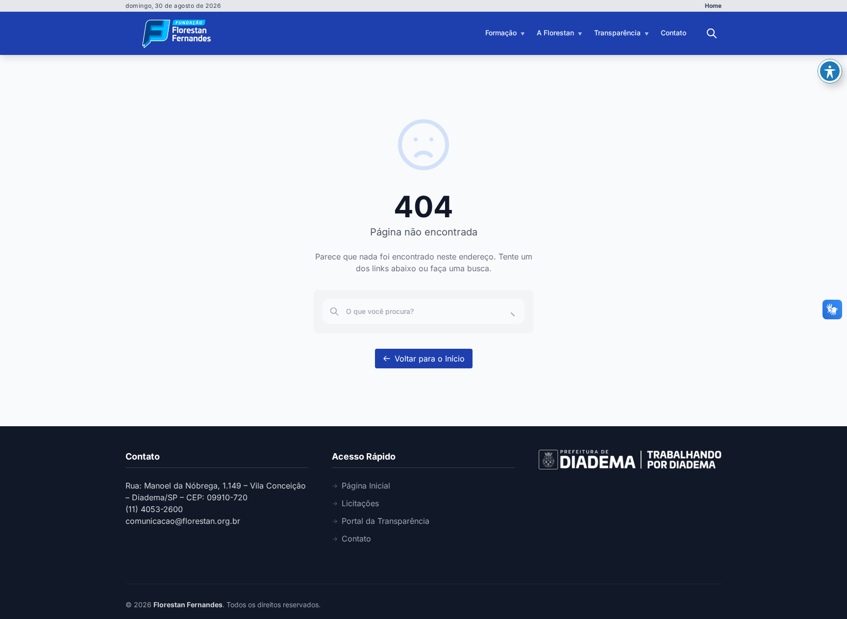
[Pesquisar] (712, 33)
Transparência (617, 32)
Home (713, 5)
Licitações (360, 503)
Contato (673, 32)
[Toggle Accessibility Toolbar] (830, 71)
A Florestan (555, 32)
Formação (501, 32)
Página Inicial (366, 485)
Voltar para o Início (430, 358)
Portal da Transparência (385, 521)
